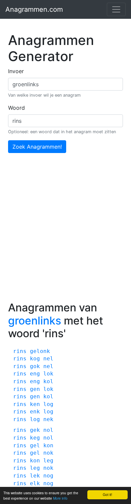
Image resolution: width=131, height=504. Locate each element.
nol (48, 430)
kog (35, 358)
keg (35, 438)
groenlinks (34, 320)
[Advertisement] (65, 232)
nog (48, 475)
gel (35, 445)
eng (35, 373)
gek (35, 430)
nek (48, 419)
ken (35, 404)
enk (35, 411)
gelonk (40, 351)
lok (48, 373)
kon (48, 445)
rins (20, 351)
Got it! (107, 494)
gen (35, 389)
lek (35, 475)
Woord (16, 107)
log (48, 404)
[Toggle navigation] (116, 9)
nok (48, 453)
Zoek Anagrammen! (37, 146)
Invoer (16, 71)
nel (48, 358)
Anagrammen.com (34, 9)
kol (48, 381)
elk (35, 483)
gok (35, 366)
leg (48, 460)
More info (60, 498)
